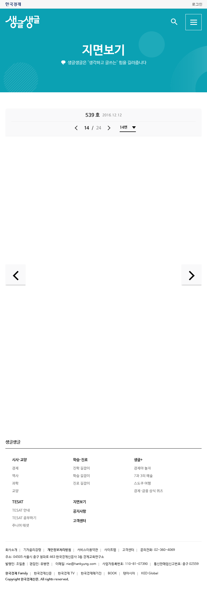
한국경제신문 (43, 573)
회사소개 (11, 550)
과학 (15, 483)
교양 (15, 491)
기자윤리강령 (32, 550)
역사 (15, 476)
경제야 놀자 (142, 468)
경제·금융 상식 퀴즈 (148, 491)
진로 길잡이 (81, 483)
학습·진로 (80, 460)
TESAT (17, 502)
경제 (15, 468)
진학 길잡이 (81, 468)
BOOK (112, 573)
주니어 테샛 (20, 526)
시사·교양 (19, 460)
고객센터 (128, 550)
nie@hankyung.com (81, 564)
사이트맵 (110, 550)
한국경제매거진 (91, 573)
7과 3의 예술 (143, 476)
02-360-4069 (164, 550)
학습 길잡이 (81, 476)
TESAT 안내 (21, 510)
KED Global (149, 573)
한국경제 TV (66, 573)
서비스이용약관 (87, 550)
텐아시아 (129, 573)
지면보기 (103, 50)
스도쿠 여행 (142, 483)
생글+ (138, 460)
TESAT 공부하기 (24, 518)
